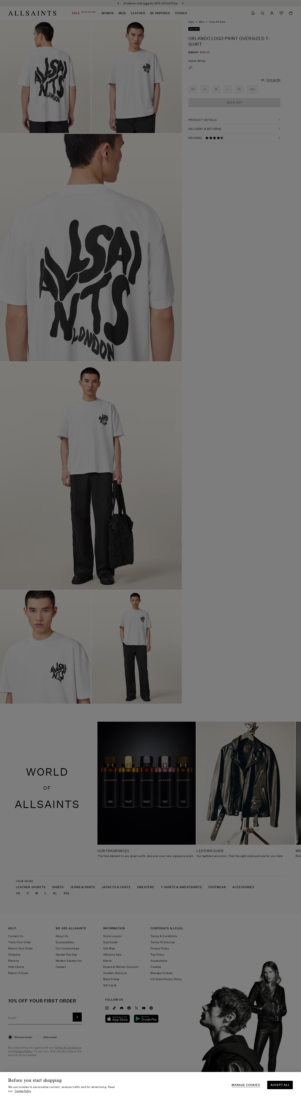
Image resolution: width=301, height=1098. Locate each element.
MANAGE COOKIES (246, 1085)
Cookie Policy (23, 1091)
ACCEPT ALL (280, 1085)
